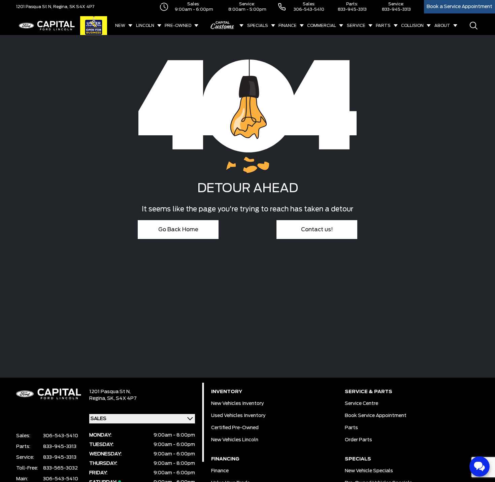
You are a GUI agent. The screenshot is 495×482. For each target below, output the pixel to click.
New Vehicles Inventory (237, 403)
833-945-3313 (352, 9)
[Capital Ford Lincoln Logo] (47, 25)
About (442, 26)
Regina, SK (63, 7)
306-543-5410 (309, 9)
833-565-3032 (60, 468)
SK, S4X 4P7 (122, 398)
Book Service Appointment (375, 415)
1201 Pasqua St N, (34, 7)
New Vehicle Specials (369, 471)
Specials (257, 26)
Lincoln (145, 26)
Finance (287, 26)
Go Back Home (178, 229)
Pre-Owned (178, 26)
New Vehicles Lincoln (234, 440)
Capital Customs (222, 25)
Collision (412, 26)
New (120, 26)
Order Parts (358, 440)
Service (356, 26)
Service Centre (361, 403)
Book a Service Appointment (459, 6)
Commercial (321, 26)
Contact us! (317, 229)
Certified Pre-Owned (235, 427)
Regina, (98, 398)
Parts (383, 26)
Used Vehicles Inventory (238, 415)
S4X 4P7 (85, 7)
